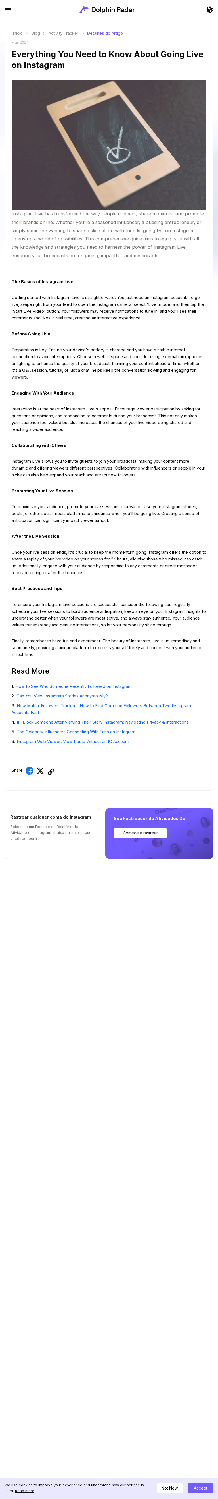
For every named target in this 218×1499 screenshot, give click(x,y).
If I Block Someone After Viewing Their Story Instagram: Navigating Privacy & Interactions (103, 722)
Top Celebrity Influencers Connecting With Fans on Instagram (76, 731)
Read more (24, 1491)
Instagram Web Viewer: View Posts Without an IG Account (73, 741)
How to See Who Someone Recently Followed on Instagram (74, 686)
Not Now (170, 1488)
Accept (200, 1488)
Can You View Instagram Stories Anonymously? (62, 696)
